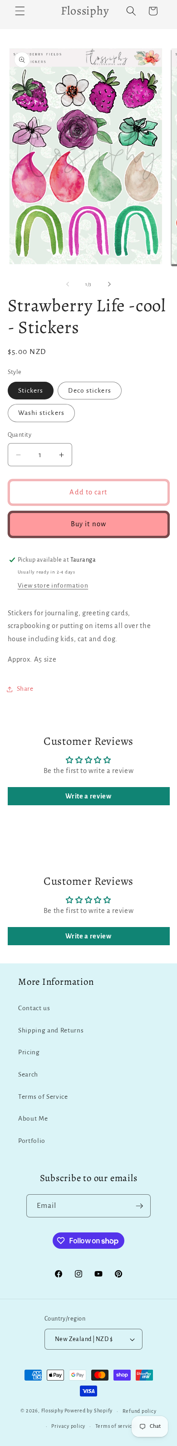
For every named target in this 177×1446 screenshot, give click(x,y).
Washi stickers (41, 412)
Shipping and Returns (51, 1030)
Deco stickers (89, 390)
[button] (20, 11)
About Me (33, 1118)
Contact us (34, 1008)
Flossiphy (52, 1411)
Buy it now (88, 524)
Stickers (31, 390)
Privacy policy (68, 1426)
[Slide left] (68, 284)
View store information (53, 585)
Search (28, 1074)
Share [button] (25, 688)
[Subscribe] (139, 1206)
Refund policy (140, 1411)
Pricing (29, 1052)
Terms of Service (43, 1096)
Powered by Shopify (88, 1411)
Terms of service (115, 1426)
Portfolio (31, 1140)
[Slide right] (109, 284)
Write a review (88, 796)
